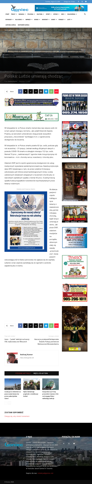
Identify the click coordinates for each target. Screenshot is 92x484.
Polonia (30, 14)
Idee (62, 14)
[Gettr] (56, 91)
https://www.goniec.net (27, 358)
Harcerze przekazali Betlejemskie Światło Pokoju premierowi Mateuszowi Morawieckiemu (46, 341)
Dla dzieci (18, 19)
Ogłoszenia (71, 14)
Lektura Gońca (10, 25)
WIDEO (36, 19)
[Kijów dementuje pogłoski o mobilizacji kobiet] (31, 384)
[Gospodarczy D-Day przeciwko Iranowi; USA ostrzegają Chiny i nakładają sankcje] (50, 384)
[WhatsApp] (51, 91)
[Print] (41, 91)
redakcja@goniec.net (45, 473)
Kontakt (45, 19)
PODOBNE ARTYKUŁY (23, 373)
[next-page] (9, 403)
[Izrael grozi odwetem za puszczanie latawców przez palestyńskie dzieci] (12, 384)
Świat (13, 14)
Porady (61, 19)
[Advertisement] (25, 48)
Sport (48, 14)
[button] (85, 14)
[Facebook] (20, 91)
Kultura (39, 14)
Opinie (55, 14)
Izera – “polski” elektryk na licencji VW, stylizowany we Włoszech (16, 340)
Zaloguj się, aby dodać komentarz (17, 416)
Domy (53, 19)
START (7, 14)
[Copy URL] (30, 91)
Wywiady (8, 19)
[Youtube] (74, 443)
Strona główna (8, 30)
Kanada (21, 14)
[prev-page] (5, 403)
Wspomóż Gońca (23, 25)
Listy (68, 19)
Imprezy (28, 19)
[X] (25, 91)
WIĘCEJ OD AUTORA (40, 373)
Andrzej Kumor (12, 81)
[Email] (36, 91)
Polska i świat (20, 30)
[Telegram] (46, 91)
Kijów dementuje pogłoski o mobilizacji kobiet (30, 394)
